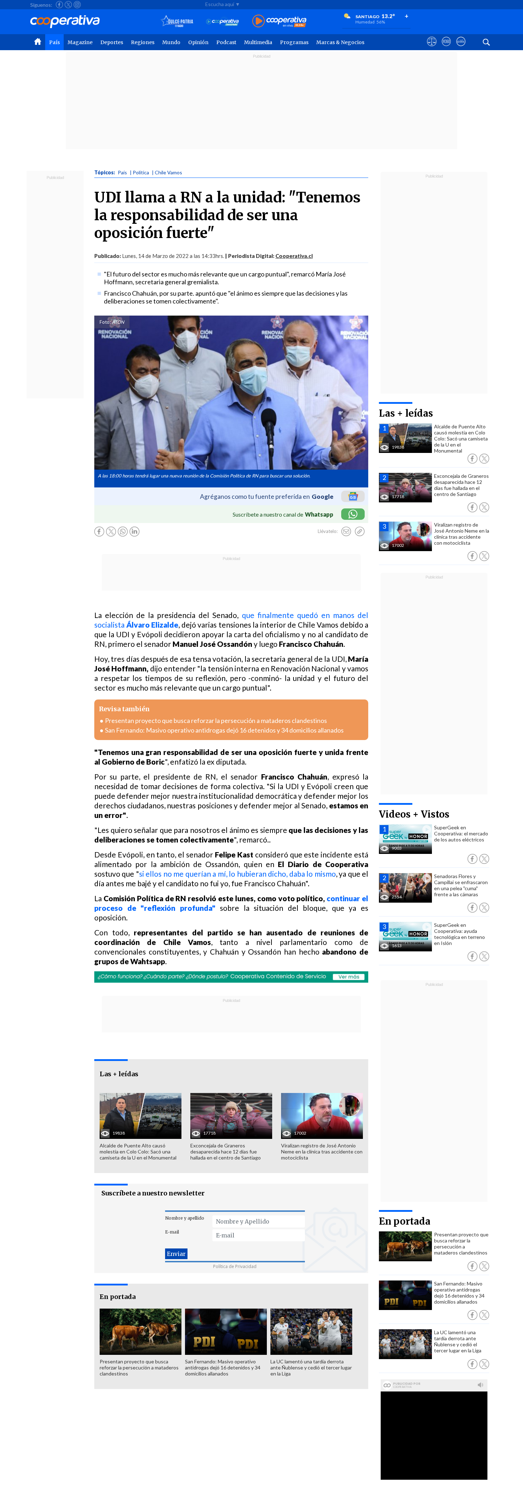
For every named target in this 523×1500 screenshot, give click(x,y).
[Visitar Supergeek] (461, 48)
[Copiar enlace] (360, 532)
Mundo (171, 42)
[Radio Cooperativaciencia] (222, 22)
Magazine (80, 42)
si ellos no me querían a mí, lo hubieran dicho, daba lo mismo (237, 873)
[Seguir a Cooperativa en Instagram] (77, 4)
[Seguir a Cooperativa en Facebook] (59, 4)
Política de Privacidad (235, 1266)
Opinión (198, 42)
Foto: (105, 322)
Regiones (142, 42)
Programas (294, 42)
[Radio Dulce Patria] (177, 21)
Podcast (226, 42)
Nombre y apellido (184, 1218)
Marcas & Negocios (340, 42)
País (54, 42)
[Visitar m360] (446, 48)
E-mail (172, 1232)
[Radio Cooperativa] (279, 21)
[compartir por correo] (346, 532)
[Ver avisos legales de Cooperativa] (432, 48)
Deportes (111, 42)
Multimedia (258, 42)
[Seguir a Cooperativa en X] (68, 4)
